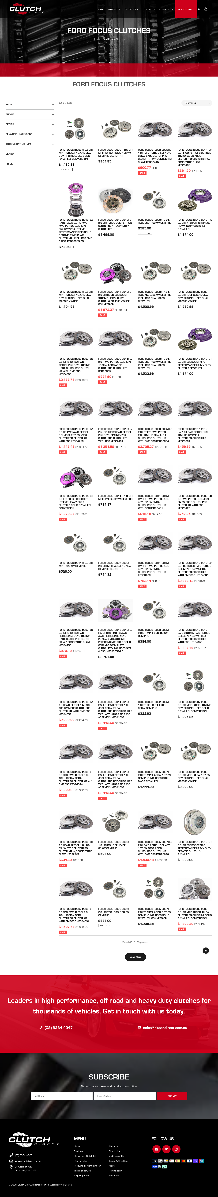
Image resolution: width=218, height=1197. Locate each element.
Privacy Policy (80, 1160)
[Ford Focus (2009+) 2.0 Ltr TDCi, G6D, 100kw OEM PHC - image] (155, 200)
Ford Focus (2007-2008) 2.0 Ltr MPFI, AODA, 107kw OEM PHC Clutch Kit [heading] (114, 566)
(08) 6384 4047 (59, 1027)
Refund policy (115, 1170)
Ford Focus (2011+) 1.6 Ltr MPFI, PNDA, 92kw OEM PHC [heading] (115, 497)
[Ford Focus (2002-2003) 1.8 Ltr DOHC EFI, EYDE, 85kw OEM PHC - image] (115, 822)
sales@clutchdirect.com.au (165, 1027)
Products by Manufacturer (87, 1165)
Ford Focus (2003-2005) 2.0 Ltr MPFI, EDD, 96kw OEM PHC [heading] (153, 632)
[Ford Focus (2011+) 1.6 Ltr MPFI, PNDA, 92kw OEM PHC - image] (115, 476)
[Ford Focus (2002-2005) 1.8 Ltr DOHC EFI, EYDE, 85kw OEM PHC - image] (155, 682)
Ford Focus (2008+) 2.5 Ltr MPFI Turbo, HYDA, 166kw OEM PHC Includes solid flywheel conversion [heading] (76, 154)
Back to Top (206, 950)
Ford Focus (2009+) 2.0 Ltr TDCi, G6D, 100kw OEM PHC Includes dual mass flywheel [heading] (155, 363)
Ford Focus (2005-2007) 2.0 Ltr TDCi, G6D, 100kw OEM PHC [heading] (113, 912)
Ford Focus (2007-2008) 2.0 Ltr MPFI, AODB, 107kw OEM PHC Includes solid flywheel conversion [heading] (194, 706)
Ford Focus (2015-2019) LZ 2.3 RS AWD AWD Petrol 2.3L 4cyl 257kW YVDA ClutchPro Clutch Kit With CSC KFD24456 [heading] (76, 435)
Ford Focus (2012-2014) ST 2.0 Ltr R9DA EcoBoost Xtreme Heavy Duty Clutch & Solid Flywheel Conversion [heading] (76, 502)
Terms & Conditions (119, 1160)
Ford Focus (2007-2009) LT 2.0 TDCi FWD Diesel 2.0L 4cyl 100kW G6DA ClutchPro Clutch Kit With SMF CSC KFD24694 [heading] (75, 915)
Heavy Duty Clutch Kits (85, 1155)
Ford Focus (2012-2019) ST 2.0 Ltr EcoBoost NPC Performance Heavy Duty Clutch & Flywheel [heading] (195, 363)
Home (97, 39)
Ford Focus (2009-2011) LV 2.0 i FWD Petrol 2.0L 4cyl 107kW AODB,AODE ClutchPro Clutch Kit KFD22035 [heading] (115, 364)
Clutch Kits (114, 1151)
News (112, 1165)
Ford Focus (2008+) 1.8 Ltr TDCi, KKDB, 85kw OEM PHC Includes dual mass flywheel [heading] (155, 296)
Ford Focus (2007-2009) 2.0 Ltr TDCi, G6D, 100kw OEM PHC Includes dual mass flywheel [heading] (193, 296)
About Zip (114, 1175)
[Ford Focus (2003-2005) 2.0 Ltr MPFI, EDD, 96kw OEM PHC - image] (155, 610)
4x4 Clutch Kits (116, 1155)
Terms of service (82, 1170)
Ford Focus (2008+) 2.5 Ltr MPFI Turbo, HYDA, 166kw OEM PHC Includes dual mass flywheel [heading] (76, 296)
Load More (135, 957)
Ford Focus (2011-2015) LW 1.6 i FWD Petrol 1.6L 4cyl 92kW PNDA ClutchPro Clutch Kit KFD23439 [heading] (153, 569)
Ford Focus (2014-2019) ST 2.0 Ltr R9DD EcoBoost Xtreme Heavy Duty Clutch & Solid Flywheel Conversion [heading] (115, 298)
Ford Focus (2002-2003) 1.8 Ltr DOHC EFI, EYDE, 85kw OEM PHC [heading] (113, 845)
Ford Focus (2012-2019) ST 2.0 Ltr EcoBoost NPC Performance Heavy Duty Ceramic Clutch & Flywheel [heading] (195, 848)
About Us (113, 1146)
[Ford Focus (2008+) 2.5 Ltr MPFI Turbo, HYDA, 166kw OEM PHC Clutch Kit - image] (115, 130)
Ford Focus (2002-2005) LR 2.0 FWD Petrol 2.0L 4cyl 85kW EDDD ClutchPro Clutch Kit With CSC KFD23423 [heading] (195, 502)
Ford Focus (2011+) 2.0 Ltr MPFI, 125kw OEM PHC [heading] (76, 564)
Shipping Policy (81, 1175)
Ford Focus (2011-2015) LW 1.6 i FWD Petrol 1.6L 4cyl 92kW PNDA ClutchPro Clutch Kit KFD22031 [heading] (193, 435)
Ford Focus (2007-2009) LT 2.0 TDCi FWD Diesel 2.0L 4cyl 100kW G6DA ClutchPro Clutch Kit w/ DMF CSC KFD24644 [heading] (75, 778)
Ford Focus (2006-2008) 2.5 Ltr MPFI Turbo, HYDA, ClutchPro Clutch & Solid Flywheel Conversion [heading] (195, 913)
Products (78, 1151)
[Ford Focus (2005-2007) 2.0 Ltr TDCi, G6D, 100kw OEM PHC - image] (115, 889)
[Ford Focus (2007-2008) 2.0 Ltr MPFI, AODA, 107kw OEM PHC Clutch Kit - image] (115, 543)
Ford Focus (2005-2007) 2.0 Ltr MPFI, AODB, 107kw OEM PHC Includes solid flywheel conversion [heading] (154, 913)
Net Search (66, 1184)
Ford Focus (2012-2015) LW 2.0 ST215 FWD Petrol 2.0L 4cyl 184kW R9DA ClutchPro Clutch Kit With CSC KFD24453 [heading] (194, 636)
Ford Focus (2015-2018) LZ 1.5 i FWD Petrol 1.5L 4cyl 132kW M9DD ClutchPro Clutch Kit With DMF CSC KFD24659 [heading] (76, 708)
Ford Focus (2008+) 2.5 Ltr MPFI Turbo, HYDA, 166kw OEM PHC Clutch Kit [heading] (115, 152)
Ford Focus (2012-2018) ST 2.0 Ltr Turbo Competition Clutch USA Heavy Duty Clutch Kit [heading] (115, 224)
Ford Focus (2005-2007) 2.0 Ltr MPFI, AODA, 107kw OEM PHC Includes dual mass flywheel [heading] (154, 776)
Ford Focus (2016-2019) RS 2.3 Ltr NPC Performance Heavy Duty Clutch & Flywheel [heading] (195, 224)
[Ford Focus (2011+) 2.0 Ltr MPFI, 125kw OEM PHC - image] (76, 543)
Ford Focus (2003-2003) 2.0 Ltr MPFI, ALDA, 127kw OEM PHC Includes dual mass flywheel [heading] (194, 776)
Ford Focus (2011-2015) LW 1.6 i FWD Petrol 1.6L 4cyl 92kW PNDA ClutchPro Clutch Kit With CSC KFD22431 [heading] (153, 502)
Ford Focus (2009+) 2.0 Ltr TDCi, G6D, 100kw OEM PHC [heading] (155, 221)
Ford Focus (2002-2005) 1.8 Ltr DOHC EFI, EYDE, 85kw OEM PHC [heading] (153, 705)
